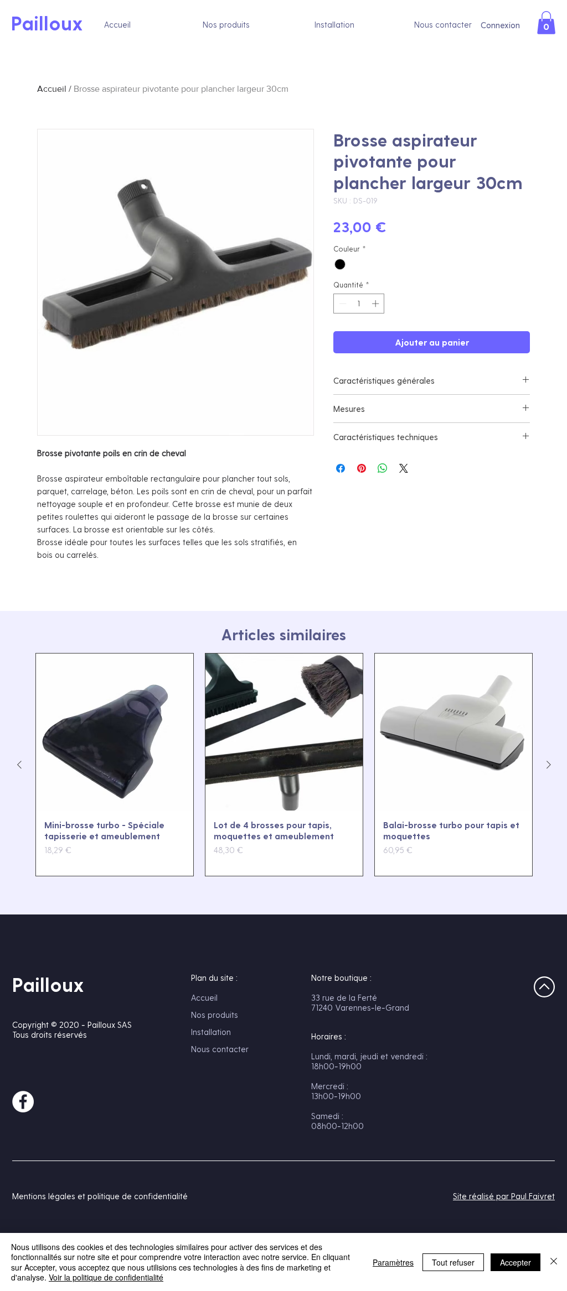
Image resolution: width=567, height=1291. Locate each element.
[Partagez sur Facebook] (340, 468)
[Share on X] (403, 468)
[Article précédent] (19, 764)
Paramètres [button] (393, 1262)
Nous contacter (220, 1049)
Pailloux (48, 984)
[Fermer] (553, 1262)
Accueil (51, 88)
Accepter (515, 1262)
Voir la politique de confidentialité (106, 1277)
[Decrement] (341, 303)
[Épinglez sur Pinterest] (361, 468)
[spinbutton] (359, 303)
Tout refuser (453, 1262)
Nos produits (214, 1015)
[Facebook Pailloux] (23, 1101)
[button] (546, 22)
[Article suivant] (548, 764)
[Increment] (376, 303)
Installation (211, 1032)
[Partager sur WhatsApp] (382, 468)
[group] (284, 764)
